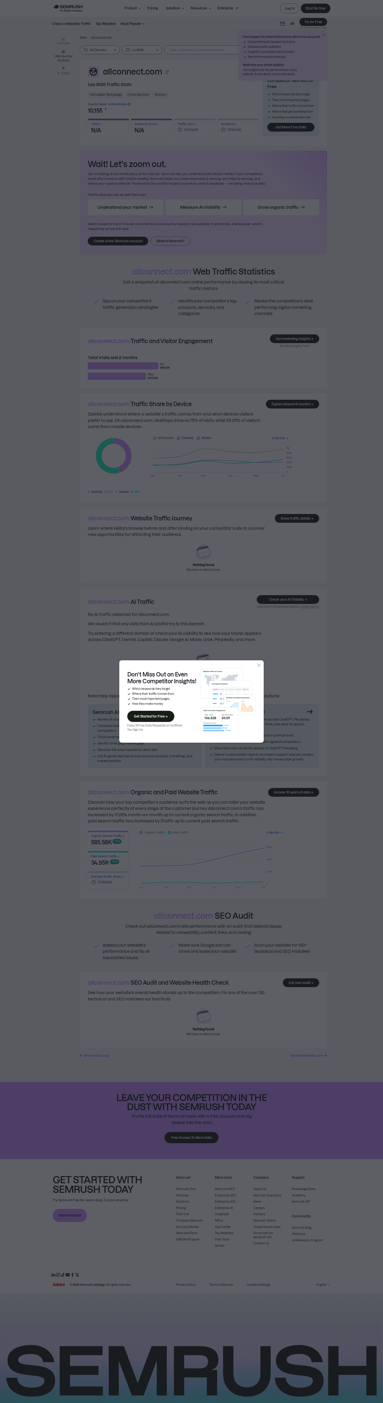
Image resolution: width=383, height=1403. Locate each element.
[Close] (259, 665)
